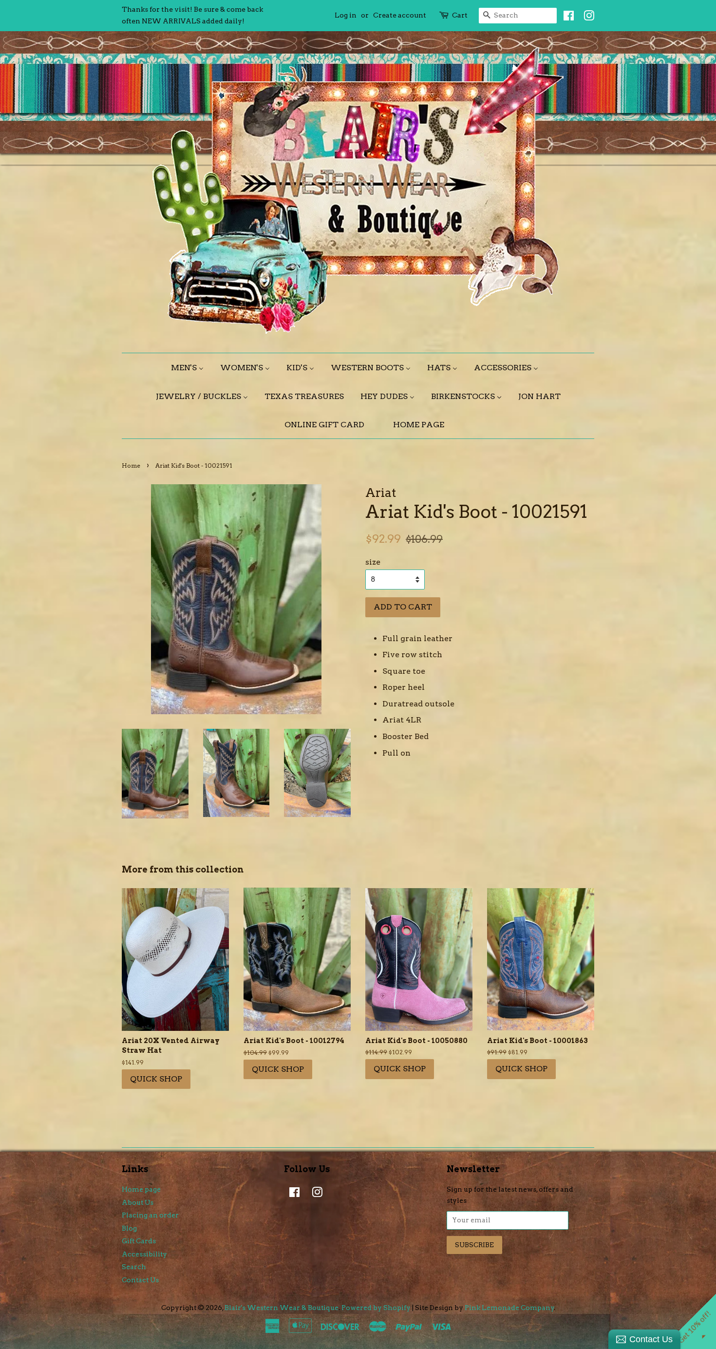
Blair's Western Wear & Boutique (282, 1307)
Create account (399, 15)
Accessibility (144, 1254)
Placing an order (150, 1215)
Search (134, 1267)
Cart (460, 15)
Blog (129, 1228)
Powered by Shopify (376, 1307)
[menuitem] (191, 367)
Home (131, 465)
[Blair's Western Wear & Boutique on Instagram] (586, 17)
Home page (141, 1189)
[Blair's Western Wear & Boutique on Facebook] (566, 17)
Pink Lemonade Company (509, 1307)
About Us (137, 1202)
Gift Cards (139, 1241)
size (372, 562)
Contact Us (140, 1280)
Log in (346, 15)
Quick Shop (156, 1078)
